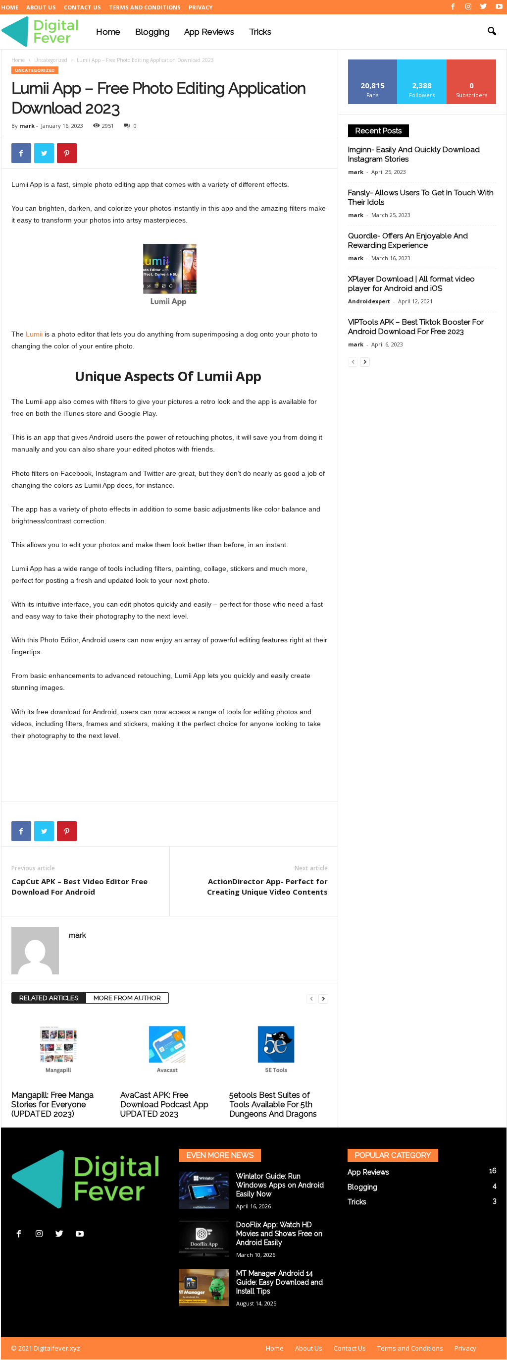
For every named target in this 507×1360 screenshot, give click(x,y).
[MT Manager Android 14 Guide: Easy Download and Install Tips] (204, 1287)
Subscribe (471, 63)
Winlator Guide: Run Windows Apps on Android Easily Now (280, 1185)
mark (27, 125)
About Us (41, 7)
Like (372, 63)
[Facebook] (453, 7)
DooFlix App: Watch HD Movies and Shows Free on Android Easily (279, 1234)
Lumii (33, 334)
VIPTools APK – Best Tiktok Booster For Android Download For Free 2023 (416, 327)
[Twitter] (484, 7)
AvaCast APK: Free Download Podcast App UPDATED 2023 (164, 1104)
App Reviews (209, 32)
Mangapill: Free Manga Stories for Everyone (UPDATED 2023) (52, 1104)
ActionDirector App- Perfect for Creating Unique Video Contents (267, 886)
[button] (492, 32)
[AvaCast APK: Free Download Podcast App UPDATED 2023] (169, 1050)
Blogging (152, 32)
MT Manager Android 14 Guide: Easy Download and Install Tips (279, 1282)
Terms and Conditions (145, 7)
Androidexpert (369, 301)
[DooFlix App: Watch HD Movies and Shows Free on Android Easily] (204, 1238)
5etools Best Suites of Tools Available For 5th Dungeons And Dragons (273, 1104)
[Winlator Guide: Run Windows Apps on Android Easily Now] (204, 1190)
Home (9, 7)
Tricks (260, 32)
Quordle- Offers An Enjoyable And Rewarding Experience (408, 240)
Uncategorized (50, 60)
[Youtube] (499, 7)
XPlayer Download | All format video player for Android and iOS (411, 284)
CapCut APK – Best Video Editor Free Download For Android (79, 886)
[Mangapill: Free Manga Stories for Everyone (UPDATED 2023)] (60, 1050)
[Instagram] (468, 7)
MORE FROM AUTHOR (127, 998)
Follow (422, 63)
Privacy (200, 7)
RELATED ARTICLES (48, 998)
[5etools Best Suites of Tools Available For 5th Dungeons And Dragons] (278, 1050)
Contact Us (82, 7)
